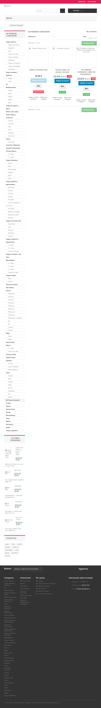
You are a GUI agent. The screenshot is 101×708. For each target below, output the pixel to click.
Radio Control (10, 342)
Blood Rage (18, 486)
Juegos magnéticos (12, 430)
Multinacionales (11, 87)
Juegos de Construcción (13, 221)
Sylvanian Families (12, 284)
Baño (9, 278)
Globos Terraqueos (13, 366)
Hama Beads (10, 287)
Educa (10, 93)
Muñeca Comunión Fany (38, 70)
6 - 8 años (11, 245)
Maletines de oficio (13, 215)
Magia (8, 333)
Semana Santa (10, 409)
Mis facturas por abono (43, 586)
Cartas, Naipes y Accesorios (11, 116)
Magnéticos (11, 48)
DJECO (8, 421)
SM (9, 394)
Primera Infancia (11, 151)
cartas (17, 550)
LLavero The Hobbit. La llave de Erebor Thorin (19, 451)
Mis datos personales (42, 591)
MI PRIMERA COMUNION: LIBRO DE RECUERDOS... (86, 72)
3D (9, 324)
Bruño (10, 379)
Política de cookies (26, 595)
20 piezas (11, 296)
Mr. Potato (11, 208)
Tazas (7, 418)
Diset (9, 102)
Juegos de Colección (14, 63)
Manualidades (10, 260)
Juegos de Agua (11, 275)
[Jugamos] (18, 8)
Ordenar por (32, 36)
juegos (7, 544)
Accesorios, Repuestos (13, 145)
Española (11, 133)
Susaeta (10, 376)
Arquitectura (11, 224)
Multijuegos (11, 60)
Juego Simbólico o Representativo (12, 183)
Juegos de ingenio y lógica (12, 107)
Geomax (10, 236)
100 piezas (11, 303)
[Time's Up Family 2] (9, 520)
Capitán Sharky (10, 357)
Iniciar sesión (92, 1)
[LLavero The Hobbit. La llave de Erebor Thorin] (9, 453)
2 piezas (10, 327)
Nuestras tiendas (25, 581)
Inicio (9, 18)
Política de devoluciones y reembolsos (24, 602)
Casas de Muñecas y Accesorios (13, 204)
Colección (11, 124)
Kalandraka (11, 391)
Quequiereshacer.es (53, 702)
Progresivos (11, 293)
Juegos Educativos (12, 160)
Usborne (10, 382)
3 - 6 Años (11, 157)
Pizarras (10, 363)
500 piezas (11, 309)
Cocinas (10, 190)
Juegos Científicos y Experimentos (12, 240)
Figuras (8, 406)
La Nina (8, 403)
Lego (9, 227)
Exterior (10, 281)
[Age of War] (8, 473)
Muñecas (10, 218)
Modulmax (11, 233)
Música (8, 345)
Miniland (10, 172)
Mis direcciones (41, 588)
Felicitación (9, 424)
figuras (7, 553)
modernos (15, 547)
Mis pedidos (39, 581)
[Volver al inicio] (6, 25)
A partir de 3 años (13, 351)
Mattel (10, 99)
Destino (10, 388)
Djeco (9, 175)
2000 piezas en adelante (15, 318)
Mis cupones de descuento (44, 593)
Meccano (10, 230)
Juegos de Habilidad (14, 66)
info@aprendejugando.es (83, 589)
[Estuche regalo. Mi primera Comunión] (62, 57)
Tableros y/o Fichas (13, 45)
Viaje (9, 51)
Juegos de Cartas (13, 54)
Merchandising (10, 415)
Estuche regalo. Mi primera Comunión (62, 71)
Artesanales (11, 69)
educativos (15, 553)
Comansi (10, 193)
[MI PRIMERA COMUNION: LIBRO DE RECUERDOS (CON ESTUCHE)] (86, 57)
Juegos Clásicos (11, 42)
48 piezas (11, 300)
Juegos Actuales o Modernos (11, 74)
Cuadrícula (90, 38)
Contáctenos (82, 1)
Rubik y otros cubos (12, 111)
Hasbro (10, 96)
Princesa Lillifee (11, 354)
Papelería (9, 360)
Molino (10, 385)
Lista (96, 38)
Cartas (10, 81)
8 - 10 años (11, 248)
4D (9, 321)
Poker (10, 130)
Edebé (10, 397)
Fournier (10, 120)
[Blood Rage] (8, 488)
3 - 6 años (11, 266)
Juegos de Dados (13, 57)
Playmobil (11, 199)
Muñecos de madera (14, 212)
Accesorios (11, 136)
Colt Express (18, 501)
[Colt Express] (8, 504)
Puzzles (8, 290)
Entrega (22, 583)
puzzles (19, 544)
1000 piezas (11, 312)
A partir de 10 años (13, 251)
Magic (10, 339)
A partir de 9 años (13, 272)
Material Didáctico (13, 369)
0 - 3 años (11, 263)
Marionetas (11, 187)
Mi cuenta (40, 578)
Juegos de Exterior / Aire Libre (13, 256)
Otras (9, 178)
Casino (8, 139)
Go (7, 84)
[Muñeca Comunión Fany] (38, 57)
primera (7, 556)
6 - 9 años (11, 269)
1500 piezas (11, 315)
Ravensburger (12, 169)
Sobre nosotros (25, 588)
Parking (10, 196)
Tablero (10, 78)
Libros (8, 373)
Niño (9, 127)
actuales (7, 547)
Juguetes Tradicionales (13, 148)
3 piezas (10, 330)
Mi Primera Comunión (13, 400)
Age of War (17, 470)
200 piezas (11, 306)
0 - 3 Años (11, 154)
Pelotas (8, 412)
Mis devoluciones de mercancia (45, 583)
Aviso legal (23, 586)
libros (13, 544)
